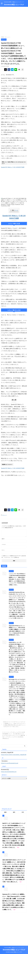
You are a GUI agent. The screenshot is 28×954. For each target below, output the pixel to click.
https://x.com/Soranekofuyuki (9, 763)
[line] (15, 69)
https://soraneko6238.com (8, 771)
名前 (3, 538)
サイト (3, 550)
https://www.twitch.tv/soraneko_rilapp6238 (13, 754)
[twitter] (5, 69)
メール (3, 544)
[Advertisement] (14, 21)
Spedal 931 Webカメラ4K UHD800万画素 (12, 167)
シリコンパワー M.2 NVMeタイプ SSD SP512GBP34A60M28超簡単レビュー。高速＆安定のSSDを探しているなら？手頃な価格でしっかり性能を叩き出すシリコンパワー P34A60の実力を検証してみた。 (17, 579)
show (16, 210)
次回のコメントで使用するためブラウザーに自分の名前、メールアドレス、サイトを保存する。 (14, 556)
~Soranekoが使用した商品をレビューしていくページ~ (14, 947)
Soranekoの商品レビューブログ (14, 4)
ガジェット (4, 515)
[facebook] (9, 69)
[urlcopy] (22, 69)
